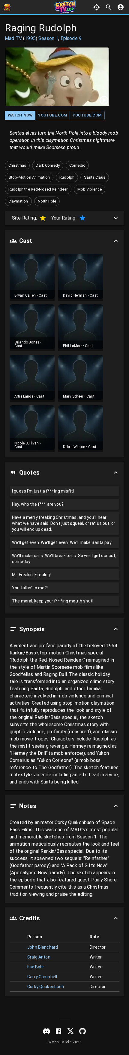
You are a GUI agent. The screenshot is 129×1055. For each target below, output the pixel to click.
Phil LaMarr (72, 346)
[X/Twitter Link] (70, 1031)
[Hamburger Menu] (7, 7)
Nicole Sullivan (26, 443)
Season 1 (48, 38)
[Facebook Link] (58, 1031)
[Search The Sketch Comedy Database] (109, 7)
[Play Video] (57, 76)
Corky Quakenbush (45, 986)
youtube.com (52, 115)
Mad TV (13, 38)
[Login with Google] (121, 7)
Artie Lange (23, 396)
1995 (30, 38)
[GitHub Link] (82, 1031)
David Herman (75, 295)
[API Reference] (97, 7)
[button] (17, 165)
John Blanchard (42, 947)
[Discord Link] (46, 1031)
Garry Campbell (42, 976)
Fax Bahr (35, 966)
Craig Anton (38, 957)
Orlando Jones (26, 342)
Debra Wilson (74, 447)
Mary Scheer (73, 396)
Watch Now (20, 115)
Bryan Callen (25, 295)
